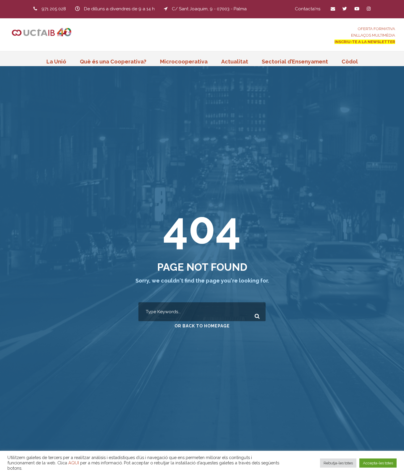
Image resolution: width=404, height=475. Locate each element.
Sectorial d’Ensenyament (295, 61)
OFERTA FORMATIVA (376, 29)
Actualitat (234, 61)
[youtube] (356, 9)
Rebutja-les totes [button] (338, 463)
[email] (333, 9)
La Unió (56, 61)
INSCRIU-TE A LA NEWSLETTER (364, 42)
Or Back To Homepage (202, 326)
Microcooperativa (184, 61)
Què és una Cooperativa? (113, 61)
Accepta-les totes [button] (378, 463)
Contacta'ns (307, 9)
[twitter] (344, 9)
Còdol (350, 61)
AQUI (73, 462)
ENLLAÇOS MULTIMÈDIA (373, 35)
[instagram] (369, 9)
